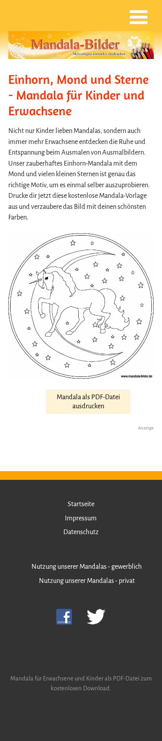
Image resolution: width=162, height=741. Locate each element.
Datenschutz (81, 532)
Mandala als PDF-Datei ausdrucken (88, 401)
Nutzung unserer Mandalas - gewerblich (86, 566)
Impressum (81, 518)
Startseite (81, 504)
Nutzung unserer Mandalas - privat (87, 580)
